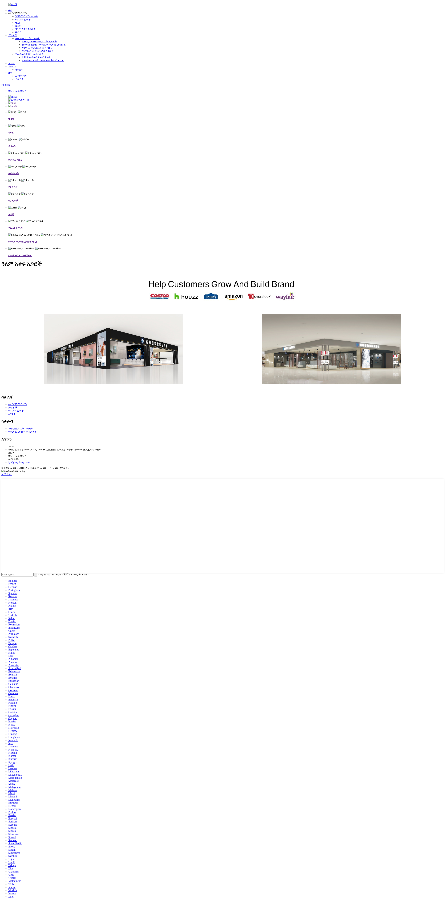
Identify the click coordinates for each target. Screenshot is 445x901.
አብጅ (11, 214)
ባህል (17, 22)
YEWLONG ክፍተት (26, 16)
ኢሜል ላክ (6, 474)
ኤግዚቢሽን (21, 75)
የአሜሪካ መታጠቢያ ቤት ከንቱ (37, 50)
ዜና (10, 72)
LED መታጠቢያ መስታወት (36, 57)
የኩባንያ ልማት (23, 19)
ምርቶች (12, 35)
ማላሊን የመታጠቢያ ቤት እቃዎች (39, 41)
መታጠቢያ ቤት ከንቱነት (27, 38)
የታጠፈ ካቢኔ (15, 159)
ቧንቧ (11, 118)
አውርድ (12, 66)
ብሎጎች (19, 78)
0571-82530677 (17, 90)
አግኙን (11, 63)
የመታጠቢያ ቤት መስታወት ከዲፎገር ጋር (43, 60)
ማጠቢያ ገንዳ (15, 228)
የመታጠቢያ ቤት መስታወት (29, 53)
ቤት (10, 10)
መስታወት (13, 173)
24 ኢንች (13, 187)
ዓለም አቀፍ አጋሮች (25, 28)
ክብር (18, 25)
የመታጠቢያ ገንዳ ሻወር (20, 255)
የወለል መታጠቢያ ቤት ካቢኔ (22, 241)
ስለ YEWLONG (17, 404)
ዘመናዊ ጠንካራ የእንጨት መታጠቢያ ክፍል (44, 44)
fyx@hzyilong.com (19, 462)
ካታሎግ (19, 69)
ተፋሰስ (11, 146)
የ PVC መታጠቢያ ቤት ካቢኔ (37, 47)
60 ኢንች (13, 200)
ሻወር (11, 132)
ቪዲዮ (18, 32)
